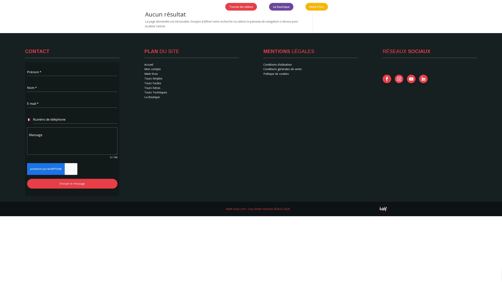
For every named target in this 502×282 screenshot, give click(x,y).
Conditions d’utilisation (277, 64)
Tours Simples (153, 78)
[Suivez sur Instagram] (399, 79)
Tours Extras (152, 88)
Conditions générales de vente (282, 69)
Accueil (182, 7)
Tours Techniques (155, 92)
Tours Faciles (152, 83)
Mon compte (204, 7)
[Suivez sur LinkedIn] (423, 79)
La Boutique (152, 97)
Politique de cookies (276, 74)
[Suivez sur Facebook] (387, 79)
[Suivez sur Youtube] (411, 79)
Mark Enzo (151, 74)
